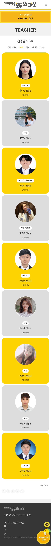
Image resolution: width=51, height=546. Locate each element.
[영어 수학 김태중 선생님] (25, 257)
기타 (42, 47)
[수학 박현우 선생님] (25, 399)
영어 (27, 47)
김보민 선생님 (25, 373)
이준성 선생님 (25, 183)
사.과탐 (34, 47)
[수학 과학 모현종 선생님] (25, 447)
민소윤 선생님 (25, 326)
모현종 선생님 (25, 468)
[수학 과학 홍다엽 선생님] (25, 66)
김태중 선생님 (25, 278)
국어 (15, 47)
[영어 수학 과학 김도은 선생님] (25, 209)
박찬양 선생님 (25, 135)
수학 (21, 47)
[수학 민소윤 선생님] (25, 304)
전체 (9, 47)
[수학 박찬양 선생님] (25, 114)
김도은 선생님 (25, 231)
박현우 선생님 (25, 421)
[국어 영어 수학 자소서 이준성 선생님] (25, 162)
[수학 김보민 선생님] (25, 352)
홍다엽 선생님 (25, 88)
